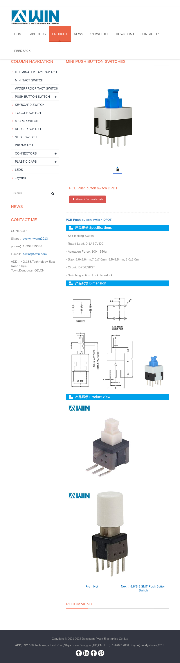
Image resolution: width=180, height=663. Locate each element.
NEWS (78, 34)
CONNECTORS (26, 153)
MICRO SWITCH (26, 121)
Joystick (20, 178)
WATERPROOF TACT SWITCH (36, 88)
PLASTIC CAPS (26, 161)
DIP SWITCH (24, 145)
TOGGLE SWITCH (28, 113)
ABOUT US (38, 34)
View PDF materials (89, 199)
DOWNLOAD (125, 34)
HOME (18, 34)
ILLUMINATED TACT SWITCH (36, 72)
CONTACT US (150, 34)
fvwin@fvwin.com (35, 254)
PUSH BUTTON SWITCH (32, 96)
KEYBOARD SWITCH (30, 104)
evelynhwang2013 (35, 238)
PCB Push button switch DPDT (89, 219)
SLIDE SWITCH (26, 137)
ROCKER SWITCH (28, 129)
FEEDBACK (22, 50)
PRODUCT (59, 34)
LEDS (19, 169)
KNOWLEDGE (99, 34)
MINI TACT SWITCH (29, 80)
